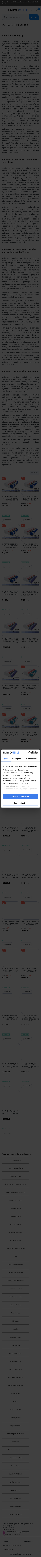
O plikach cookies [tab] (31, 759)
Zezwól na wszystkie (20, 796)
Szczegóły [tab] (16, 759)
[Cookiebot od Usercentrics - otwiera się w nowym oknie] (28, 752)
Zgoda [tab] (5, 759)
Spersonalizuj (19, 803)
